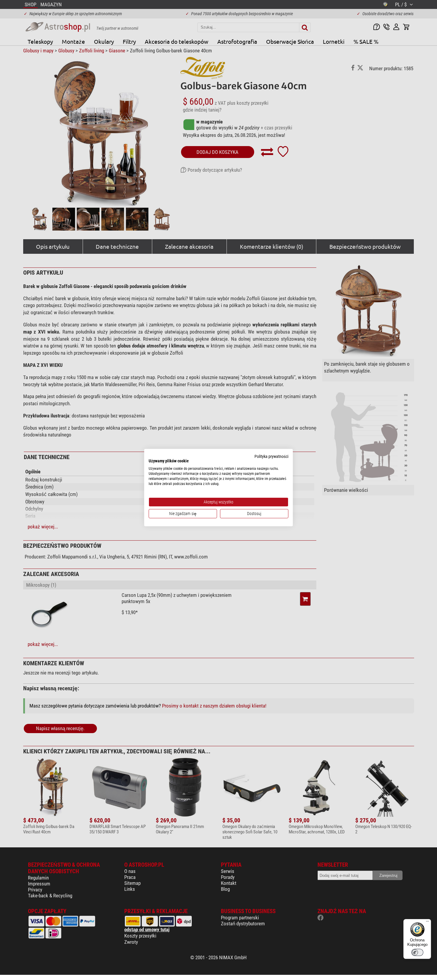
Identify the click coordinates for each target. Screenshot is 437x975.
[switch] (417, 952)
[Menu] (427, 922)
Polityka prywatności (271, 456)
